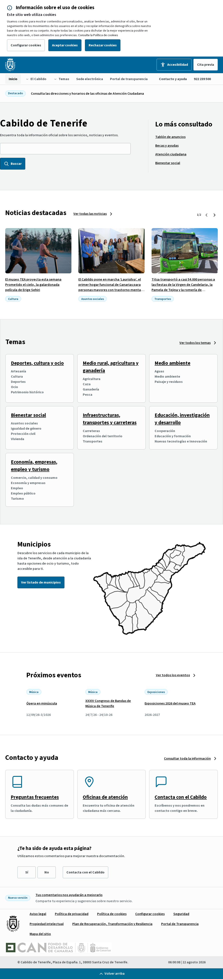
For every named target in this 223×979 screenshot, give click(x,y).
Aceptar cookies (65, 45)
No (46, 872)
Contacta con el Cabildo (181, 797)
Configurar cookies (26, 45)
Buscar (16, 163)
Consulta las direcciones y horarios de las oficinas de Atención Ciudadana (87, 93)
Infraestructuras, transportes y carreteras (110, 419)
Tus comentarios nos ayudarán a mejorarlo (69, 895)
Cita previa (205, 64)
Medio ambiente (172, 363)
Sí (26, 872)
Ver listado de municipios (41, 582)
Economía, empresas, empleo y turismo (34, 465)
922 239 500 (202, 79)
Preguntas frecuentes (35, 797)
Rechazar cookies (103, 45)
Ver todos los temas (195, 342)
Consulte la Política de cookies (98, 35)
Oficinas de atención (105, 797)
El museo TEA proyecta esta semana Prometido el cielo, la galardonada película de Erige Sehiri (33, 284)
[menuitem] (13, 79)
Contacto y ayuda (173, 79)
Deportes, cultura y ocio (37, 363)
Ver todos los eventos (173, 675)
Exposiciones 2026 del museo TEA (170, 703)
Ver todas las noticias (90, 213)
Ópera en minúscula (41, 703)
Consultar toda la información (187, 758)
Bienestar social (28, 415)
